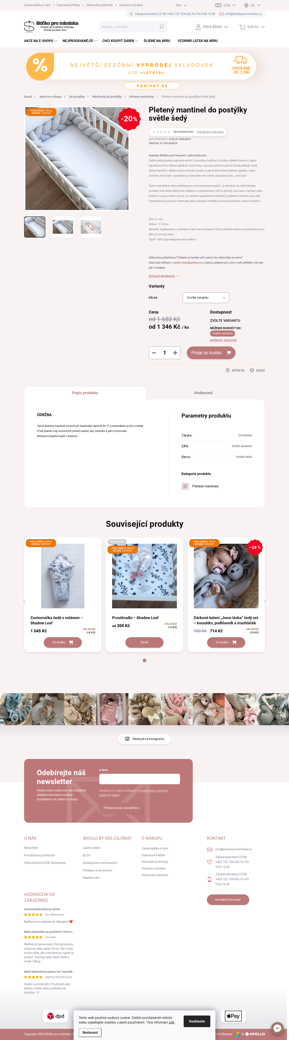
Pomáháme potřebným (39, 855)
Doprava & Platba (68, 5)
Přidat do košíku (206, 352)
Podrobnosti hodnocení (210, 131)
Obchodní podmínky (99, 5)
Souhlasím (197, 1021)
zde (171, 1022)
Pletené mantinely (205, 486)
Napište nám (91, 877)
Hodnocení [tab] (203, 393)
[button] (277, 1028)
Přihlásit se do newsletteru (121, 808)
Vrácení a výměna (131, 5)
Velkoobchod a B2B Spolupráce (45, 862)
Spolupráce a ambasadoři (100, 862)
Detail (144, 642)
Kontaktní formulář (228, 899)
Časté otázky (91, 847)
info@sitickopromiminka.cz (233, 849)
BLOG (86, 855)
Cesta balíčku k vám (37, 5)
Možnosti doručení (223, 340)
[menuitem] (41, 41)
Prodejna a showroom (97, 870)
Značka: (163, 143)
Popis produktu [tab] (85, 393)
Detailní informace (162, 276)
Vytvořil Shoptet (221, 1034)
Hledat (161, 26)
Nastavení (90, 1033)
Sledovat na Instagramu (148, 739)
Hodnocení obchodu (155, 875)
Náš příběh (31, 847)
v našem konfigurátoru (185, 262)
